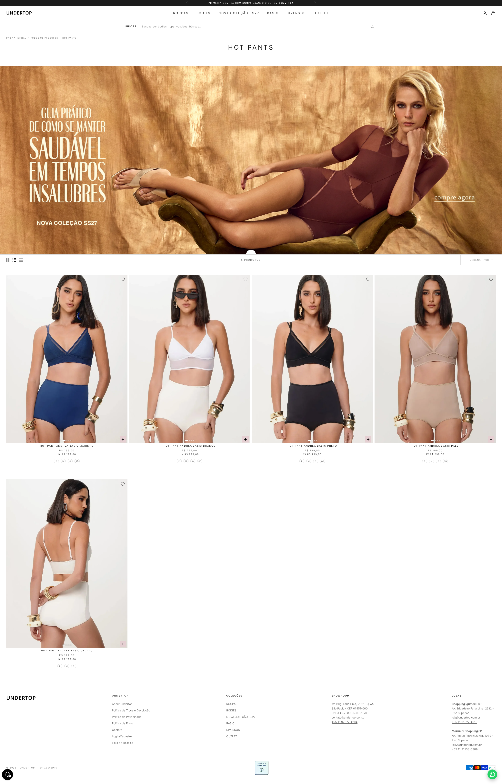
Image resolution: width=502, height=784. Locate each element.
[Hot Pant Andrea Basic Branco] (189, 359)
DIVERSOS (296, 13)
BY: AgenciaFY (49, 768)
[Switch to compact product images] (21, 260)
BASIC (273, 13)
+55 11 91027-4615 (464, 722)
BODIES (203, 13)
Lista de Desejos (122, 742)
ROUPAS (181, 13)
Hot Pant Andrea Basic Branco (190, 445)
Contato (117, 729)
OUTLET (321, 13)
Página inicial (16, 38)
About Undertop (122, 704)
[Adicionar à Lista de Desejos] (122, 279)
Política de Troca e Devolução (131, 710)
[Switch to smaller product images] (14, 260)
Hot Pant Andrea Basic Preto (312, 445)
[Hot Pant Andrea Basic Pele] (435, 359)
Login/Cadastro (122, 736)
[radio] (56, 461)
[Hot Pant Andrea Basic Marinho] (66, 359)
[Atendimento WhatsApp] (492, 774)
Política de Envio (122, 723)
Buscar (131, 26)
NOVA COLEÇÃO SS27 (238, 13)
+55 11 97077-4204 (344, 722)
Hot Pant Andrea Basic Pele (435, 445)
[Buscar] (371, 26)
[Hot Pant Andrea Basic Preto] (312, 359)
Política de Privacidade (126, 716)
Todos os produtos (44, 38)
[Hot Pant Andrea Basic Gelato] (66, 563)
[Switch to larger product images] (7, 260)
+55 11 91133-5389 (465, 749)
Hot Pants (69, 38)
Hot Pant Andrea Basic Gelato (67, 650)
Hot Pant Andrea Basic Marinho (67, 445)
